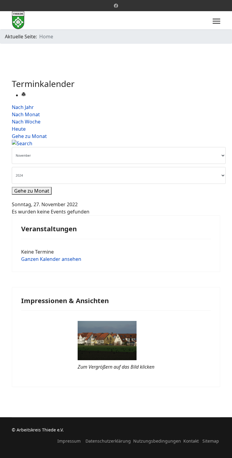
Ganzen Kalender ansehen (51, 259)
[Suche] (116, 143)
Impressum (69, 441)
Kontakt (191, 441)
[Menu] (216, 21)
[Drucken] (23, 95)
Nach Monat (26, 114)
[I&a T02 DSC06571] (116, 340)
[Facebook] (116, 5)
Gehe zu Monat (29, 136)
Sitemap (210, 441)
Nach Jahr (23, 107)
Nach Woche (26, 121)
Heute (19, 129)
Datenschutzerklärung (108, 441)
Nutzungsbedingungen (157, 441)
